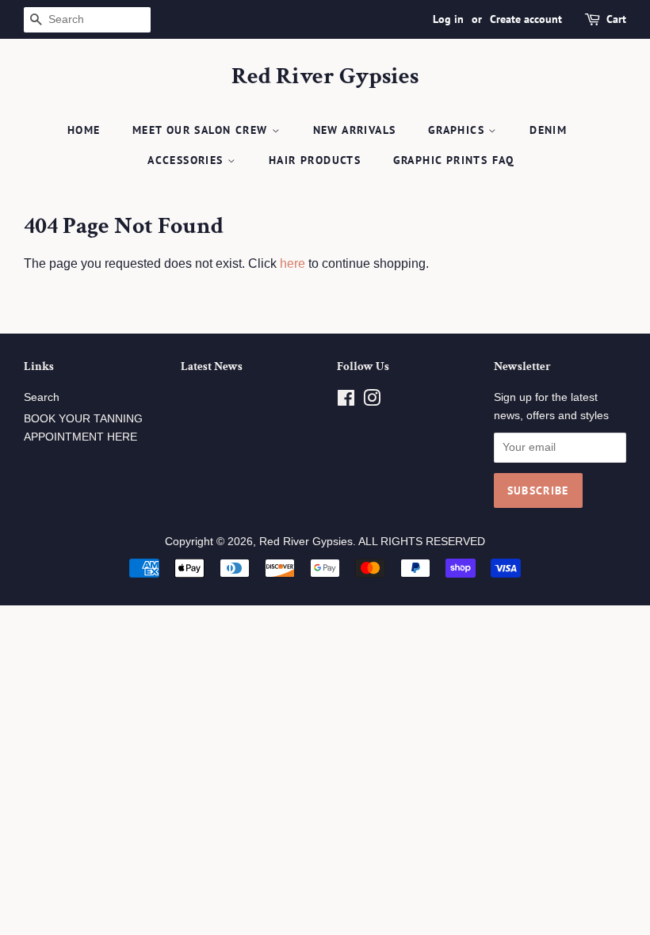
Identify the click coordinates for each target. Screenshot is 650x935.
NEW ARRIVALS (354, 130)
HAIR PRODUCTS (315, 160)
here (292, 263)
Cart (616, 19)
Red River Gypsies (325, 77)
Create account (526, 19)
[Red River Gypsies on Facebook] (346, 401)
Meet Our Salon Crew (202, 130)
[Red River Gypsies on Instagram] (371, 401)
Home (84, 130)
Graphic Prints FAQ (453, 160)
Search (41, 397)
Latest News (212, 366)
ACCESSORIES (187, 160)
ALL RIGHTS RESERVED (421, 542)
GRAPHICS (458, 130)
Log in (448, 19)
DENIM (548, 130)
